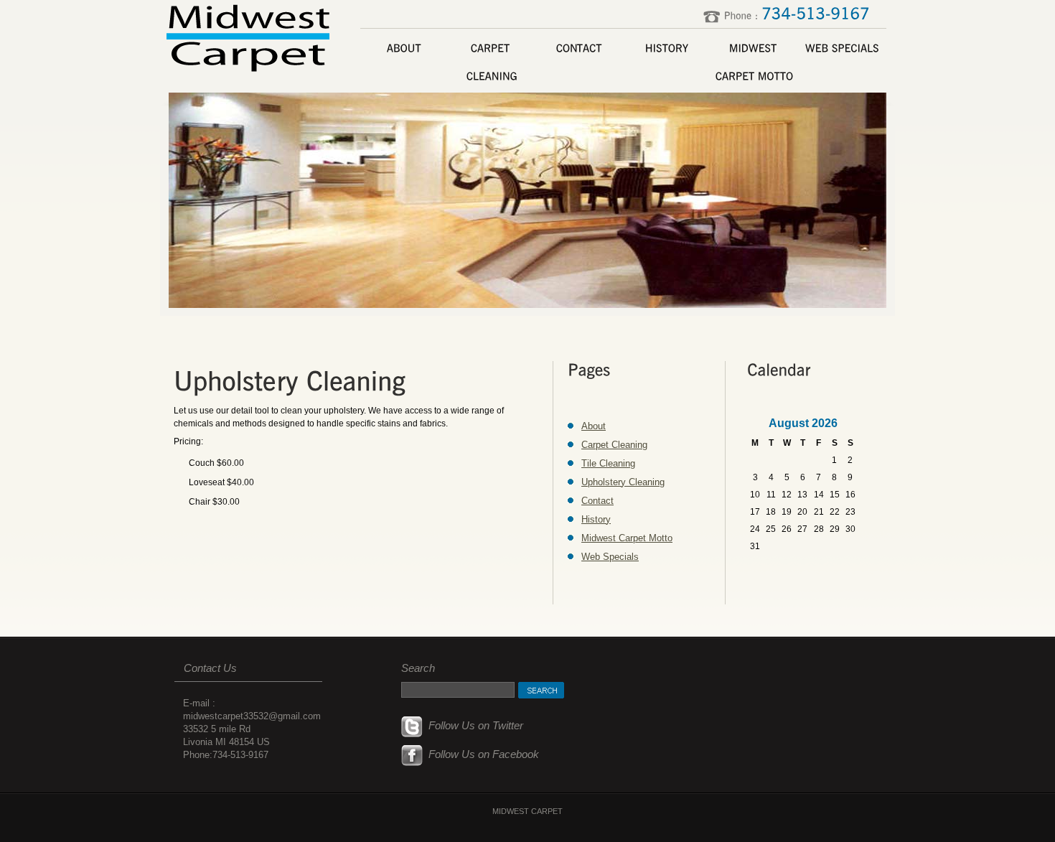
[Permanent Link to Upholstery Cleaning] (289, 381)
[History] (667, 48)
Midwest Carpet (250, 36)
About (593, 426)
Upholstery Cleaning (623, 482)
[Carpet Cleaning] (491, 62)
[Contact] (579, 48)
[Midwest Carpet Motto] (754, 62)
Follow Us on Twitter (473, 725)
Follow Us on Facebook (481, 754)
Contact (597, 500)
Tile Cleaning (608, 463)
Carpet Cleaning (614, 444)
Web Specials (610, 556)
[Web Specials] (842, 48)
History (596, 519)
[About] (404, 48)
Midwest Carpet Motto (626, 538)
